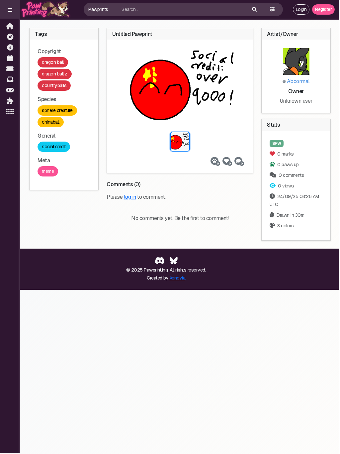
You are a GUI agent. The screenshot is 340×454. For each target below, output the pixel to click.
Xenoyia (178, 278)
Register (323, 9)
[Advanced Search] (272, 9)
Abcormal (298, 81)
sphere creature (57, 110)
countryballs (54, 85)
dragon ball (53, 62)
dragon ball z (54, 74)
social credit (54, 147)
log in (130, 196)
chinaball (50, 122)
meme (48, 171)
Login (301, 9)
